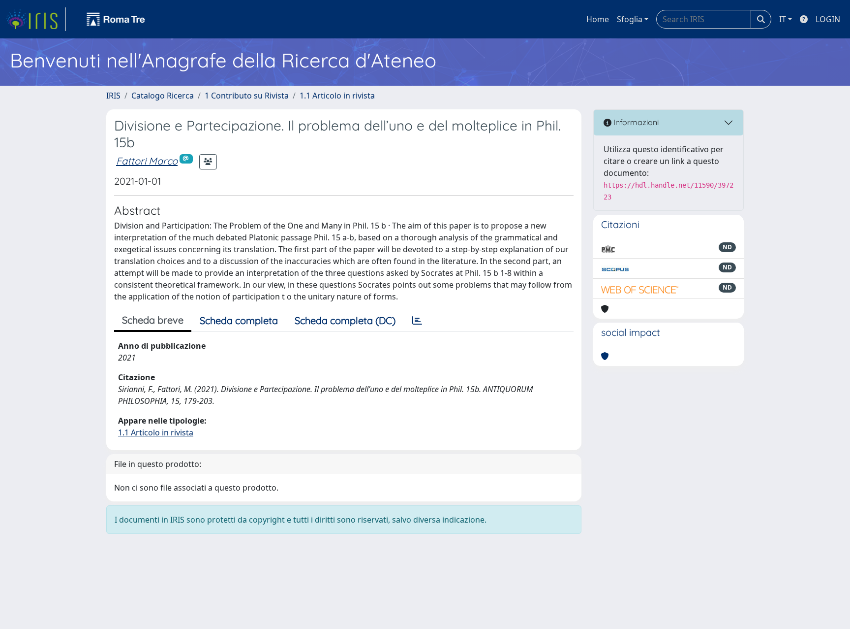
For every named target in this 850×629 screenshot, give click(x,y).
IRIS (113, 95)
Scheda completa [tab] (239, 320)
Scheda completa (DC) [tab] (345, 320)
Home (597, 19)
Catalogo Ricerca (162, 95)
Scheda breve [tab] (152, 320)
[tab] (417, 320)
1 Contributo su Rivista (247, 95)
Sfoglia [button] (629, 19)
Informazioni (635, 122)
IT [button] (782, 19)
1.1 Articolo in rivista (337, 95)
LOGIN (828, 19)
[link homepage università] (116, 19)
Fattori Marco (147, 161)
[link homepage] (36, 19)
